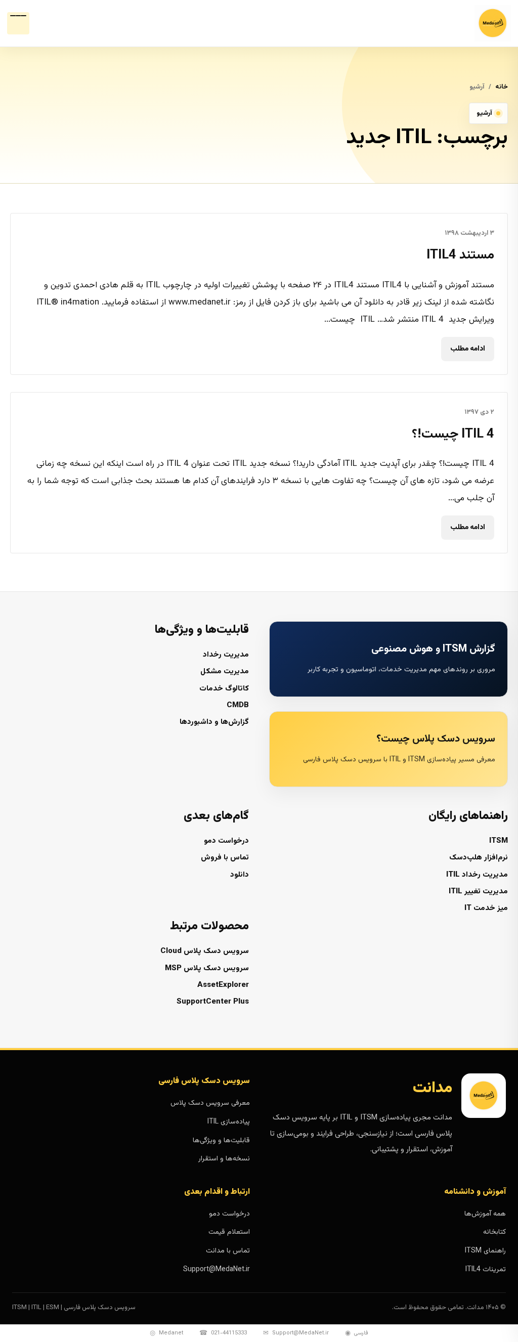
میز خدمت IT (486, 908)
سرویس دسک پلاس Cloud (204, 951)
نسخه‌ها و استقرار (224, 1158)
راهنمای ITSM (485, 1251)
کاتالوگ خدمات (224, 689)
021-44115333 (223, 1333)
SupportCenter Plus (213, 1002)
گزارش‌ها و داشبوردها (214, 722)
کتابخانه (494, 1232)
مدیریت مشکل (224, 671)
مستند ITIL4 (460, 255)
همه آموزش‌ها (485, 1214)
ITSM (498, 841)
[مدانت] (467, 23)
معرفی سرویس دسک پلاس (210, 1103)
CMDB (238, 705)
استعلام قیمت (229, 1232)
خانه (501, 87)
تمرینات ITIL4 (485, 1269)
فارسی (356, 1333)
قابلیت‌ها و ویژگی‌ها (221, 1140)
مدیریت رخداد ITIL (477, 875)
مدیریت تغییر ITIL (478, 891)
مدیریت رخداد (226, 655)
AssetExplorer (223, 985)
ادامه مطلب (467, 349)
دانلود (239, 875)
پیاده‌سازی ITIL (228, 1122)
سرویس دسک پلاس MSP (207, 968)
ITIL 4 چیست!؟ (453, 434)
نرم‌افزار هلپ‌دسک (478, 857)
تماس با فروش (225, 857)
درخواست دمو (226, 841)
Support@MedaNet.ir (216, 1269)
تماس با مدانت (228, 1251)
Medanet (166, 1333)
